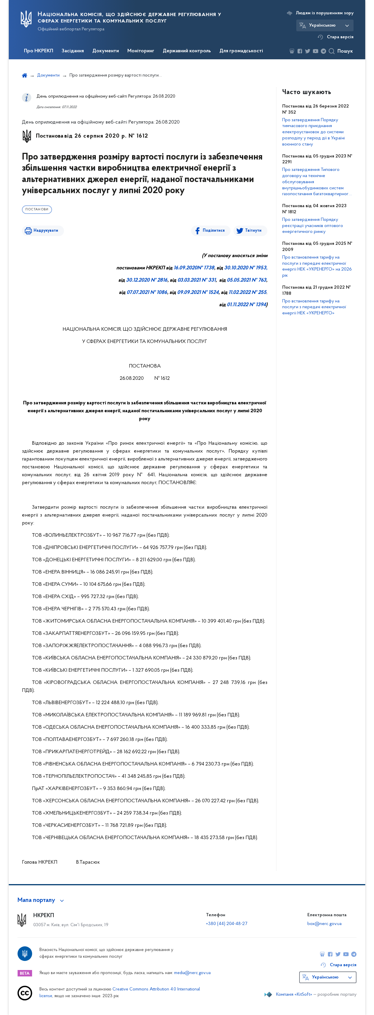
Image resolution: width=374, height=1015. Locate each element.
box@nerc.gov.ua (324, 924)
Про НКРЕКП (38, 51)
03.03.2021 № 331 (196, 280)
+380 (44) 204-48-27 (226, 924)
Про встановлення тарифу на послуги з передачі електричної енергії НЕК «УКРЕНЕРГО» (314, 307)
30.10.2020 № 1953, (245, 268)
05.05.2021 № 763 (246, 280)
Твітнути (253, 230)
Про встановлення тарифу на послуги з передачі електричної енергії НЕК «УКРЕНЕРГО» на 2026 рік (317, 266)
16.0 (178, 268)
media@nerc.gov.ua (192, 973)
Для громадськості (241, 51)
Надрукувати (46, 230)
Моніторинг (140, 51)
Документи (105, 51)
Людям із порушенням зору (325, 13)
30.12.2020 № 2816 (146, 280)
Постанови (37, 209)
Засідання (73, 51)
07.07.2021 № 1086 (147, 292)
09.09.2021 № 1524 (198, 292)
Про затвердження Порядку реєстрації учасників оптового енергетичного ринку (312, 225)
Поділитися (214, 230)
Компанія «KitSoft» (294, 994)
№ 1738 (205, 268)
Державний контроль (187, 51)
